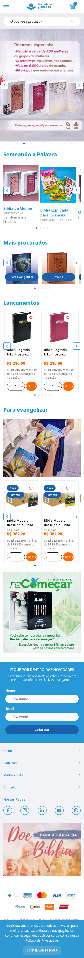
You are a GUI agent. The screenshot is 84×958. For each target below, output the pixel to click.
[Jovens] (58, 268)
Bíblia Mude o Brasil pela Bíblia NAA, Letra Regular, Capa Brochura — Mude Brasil (21, 522)
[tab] (36, 228)
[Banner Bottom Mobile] (42, 612)
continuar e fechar (42, 950)
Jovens (58, 277)
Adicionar (31, 386)
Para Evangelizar (22, 277)
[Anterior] (4, 85)
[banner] (42, 448)
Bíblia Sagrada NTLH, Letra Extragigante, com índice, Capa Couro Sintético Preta (22, 352)
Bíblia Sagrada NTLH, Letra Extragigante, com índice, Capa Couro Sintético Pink (58, 352)
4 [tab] (31, 144)
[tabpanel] (42, 85)
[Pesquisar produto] (74, 23)
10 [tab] (71, 144)
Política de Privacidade (41, 940)
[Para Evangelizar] (22, 268)
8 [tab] (58, 144)
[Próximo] (79, 85)
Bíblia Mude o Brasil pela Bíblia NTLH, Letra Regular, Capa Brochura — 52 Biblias (57, 522)
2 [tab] (17, 144)
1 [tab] (11, 144)
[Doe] (42, 849)
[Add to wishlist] (30, 318)
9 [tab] (64, 144)
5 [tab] (38, 144)
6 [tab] (44, 144)
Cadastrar (42, 730)
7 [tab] (51, 144)
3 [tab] (24, 144)
